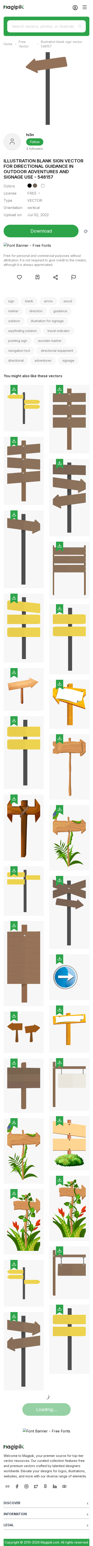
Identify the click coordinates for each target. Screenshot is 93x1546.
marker (13, 311)
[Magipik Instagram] (26, 1486)
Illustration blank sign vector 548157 (61, 44)
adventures (43, 360)
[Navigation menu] (84, 7)
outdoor (14, 321)
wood (67, 301)
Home (8, 44)
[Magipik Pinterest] (45, 1486)
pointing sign (17, 341)
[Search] (80, 26)
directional (16, 360)
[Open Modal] (19, 277)
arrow (48, 301)
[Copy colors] (42, 185)
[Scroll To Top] (83, 1537)
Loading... (46, 1409)
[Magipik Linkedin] (55, 1486)
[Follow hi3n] (12, 141)
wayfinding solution (22, 331)
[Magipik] (14, 7)
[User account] (73, 7)
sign (11, 301)
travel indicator (59, 331)
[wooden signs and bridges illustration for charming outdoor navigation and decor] (23, 1032)
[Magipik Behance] (7, 1486)
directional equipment (57, 350)
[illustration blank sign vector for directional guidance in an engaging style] (23, 891)
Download (41, 231)
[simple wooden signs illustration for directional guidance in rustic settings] (23, 827)
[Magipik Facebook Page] (17, 1486)
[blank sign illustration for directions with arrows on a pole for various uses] (23, 1283)
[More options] (37, 433)
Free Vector (24, 44)
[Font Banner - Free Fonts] (46, 245)
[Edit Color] (85, 231)
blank (29, 301)
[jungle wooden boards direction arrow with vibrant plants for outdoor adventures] (23, 1222)
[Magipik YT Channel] (64, 1486)
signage (68, 360)
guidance (60, 311)
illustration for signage (47, 321)
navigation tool (19, 350)
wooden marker (50, 341)
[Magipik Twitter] (36, 1486)
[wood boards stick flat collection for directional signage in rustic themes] (69, 767)
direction (35, 311)
